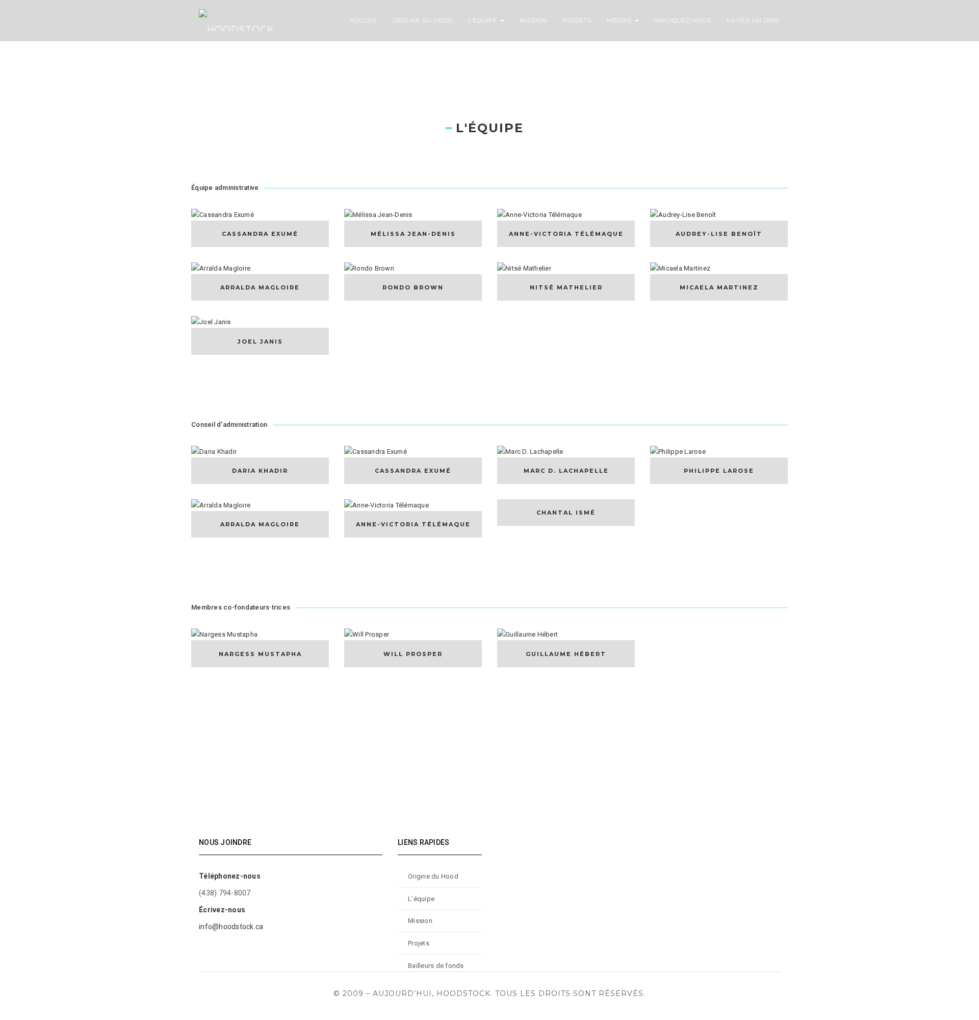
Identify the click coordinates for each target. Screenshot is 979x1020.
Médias (620, 20)
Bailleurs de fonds (436, 965)
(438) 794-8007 (225, 893)
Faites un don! (753, 20)
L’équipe (483, 20)
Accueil (364, 20)
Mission (533, 20)
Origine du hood (423, 20)
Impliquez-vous (682, 20)
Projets (576, 20)
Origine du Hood (433, 876)
